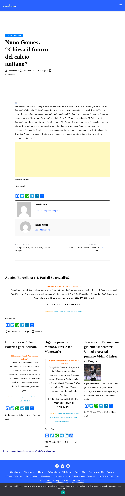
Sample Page (77, 480)
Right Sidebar (62, 480)
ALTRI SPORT (14, 35)
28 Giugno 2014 (94, 412)
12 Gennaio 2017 (15, 415)
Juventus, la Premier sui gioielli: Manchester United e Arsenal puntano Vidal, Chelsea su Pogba (101, 351)
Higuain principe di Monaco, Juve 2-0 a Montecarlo (59, 346)
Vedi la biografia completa (48, 210)
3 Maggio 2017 (54, 442)
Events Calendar (14, 476)
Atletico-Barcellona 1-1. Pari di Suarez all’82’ (38, 277)
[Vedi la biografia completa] (61, 210)
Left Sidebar (31, 476)
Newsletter (46, 476)
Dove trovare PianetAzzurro (101, 472)
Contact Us (80, 472)
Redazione (12, 70)
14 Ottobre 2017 (15, 331)
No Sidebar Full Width (109, 476)
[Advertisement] (62, 159)
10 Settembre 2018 (31, 70)
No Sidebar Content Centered (81, 476)
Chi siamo (66, 472)
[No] (122, 489)
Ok (63, 492)
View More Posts (42, 230)
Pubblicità (47, 480)
